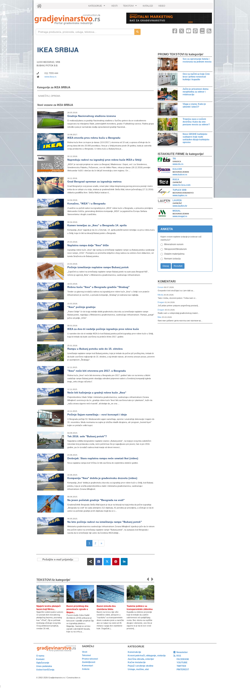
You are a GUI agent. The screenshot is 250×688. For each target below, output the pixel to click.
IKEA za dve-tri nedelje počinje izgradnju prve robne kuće (103, 329)
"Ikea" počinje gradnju (81, 307)
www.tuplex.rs (180, 195)
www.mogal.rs (180, 216)
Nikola (161, 295)
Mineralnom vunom (173, 244)
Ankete (85, 669)
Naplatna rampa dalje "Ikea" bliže (88, 245)
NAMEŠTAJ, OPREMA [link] (49, 96)
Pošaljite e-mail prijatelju (57, 559)
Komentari (167, 281)
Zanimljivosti (88, 662)
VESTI (114, 6)
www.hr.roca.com (182, 185)
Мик (160, 317)
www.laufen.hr (180, 206)
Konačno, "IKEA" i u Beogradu (86, 203)
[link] (77, 19)
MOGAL (177, 211)
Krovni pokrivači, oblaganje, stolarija (147, 655)
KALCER (177, 169)
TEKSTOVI (130, 7)
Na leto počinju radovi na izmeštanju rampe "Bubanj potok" (104, 521)
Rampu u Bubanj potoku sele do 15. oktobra (95, 348)
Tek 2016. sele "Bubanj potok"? (87, 436)
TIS (174, 158)
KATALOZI (148, 6)
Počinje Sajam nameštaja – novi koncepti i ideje (97, 414)
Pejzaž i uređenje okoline (140, 666)
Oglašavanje (42, 662)
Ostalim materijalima (174, 254)
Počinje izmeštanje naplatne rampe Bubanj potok (98, 267)
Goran (161, 287)
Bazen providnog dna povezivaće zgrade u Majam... (77, 609)
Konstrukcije (134, 652)
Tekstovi (86, 655)
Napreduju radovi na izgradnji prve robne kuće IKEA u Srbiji (104, 159)
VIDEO (161, 6)
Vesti (84, 652)
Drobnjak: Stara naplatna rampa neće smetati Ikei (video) (102, 458)
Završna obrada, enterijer (141, 659)
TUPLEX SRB (179, 190)
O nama (40, 655)
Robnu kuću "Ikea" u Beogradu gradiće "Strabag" (98, 287)
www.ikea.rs (50, 76)
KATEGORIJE (97, 7)
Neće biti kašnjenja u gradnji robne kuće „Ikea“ (96, 392)
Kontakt (40, 659)
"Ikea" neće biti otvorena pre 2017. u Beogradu (96, 370)
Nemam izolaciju (172, 258)
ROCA (176, 179)
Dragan (161, 302)
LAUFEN (177, 200)
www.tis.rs (178, 164)
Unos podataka (44, 666)
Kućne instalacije (137, 662)
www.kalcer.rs (180, 174)
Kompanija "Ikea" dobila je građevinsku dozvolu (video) (102, 478)
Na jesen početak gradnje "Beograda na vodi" (96, 500)
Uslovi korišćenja (45, 669)
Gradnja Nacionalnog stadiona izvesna (91, 115)
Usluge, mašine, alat (138, 669)
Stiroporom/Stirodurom (175, 249)
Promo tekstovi (90, 659)
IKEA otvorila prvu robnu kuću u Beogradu (93, 137)
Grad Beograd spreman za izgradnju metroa (94, 181)
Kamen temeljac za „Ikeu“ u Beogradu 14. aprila (97, 225)
